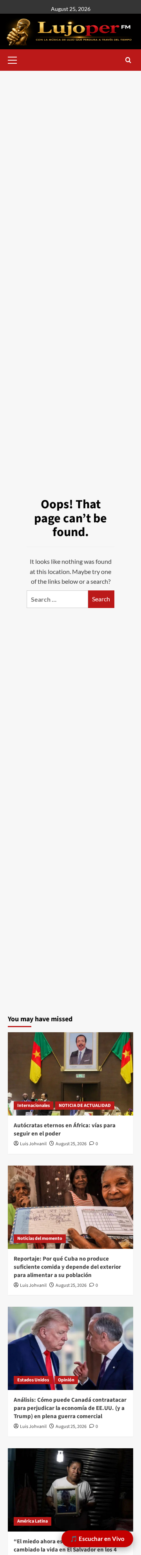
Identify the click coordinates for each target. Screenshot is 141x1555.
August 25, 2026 (71, 1144)
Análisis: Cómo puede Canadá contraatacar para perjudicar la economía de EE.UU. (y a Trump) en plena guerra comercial (70, 1408)
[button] (16, 59)
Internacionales (33, 1105)
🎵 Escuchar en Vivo (97, 1538)
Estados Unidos (33, 1380)
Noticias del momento (39, 1238)
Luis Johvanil (33, 1144)
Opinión (66, 1380)
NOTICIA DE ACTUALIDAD (85, 1105)
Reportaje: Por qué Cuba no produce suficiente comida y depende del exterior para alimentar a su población (67, 1267)
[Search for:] (57, 599)
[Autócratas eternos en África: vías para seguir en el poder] (70, 1074)
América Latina (32, 1521)
